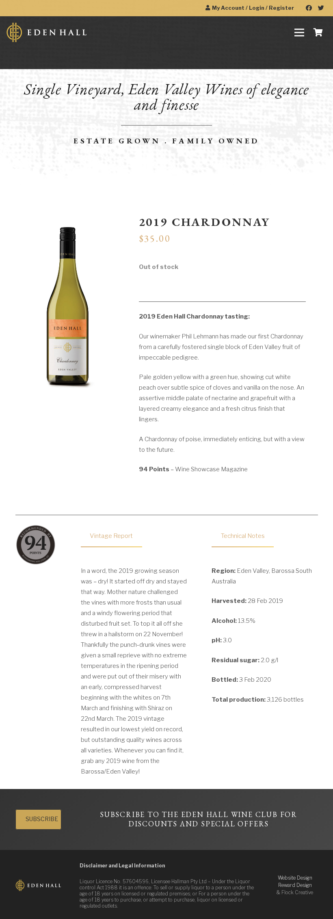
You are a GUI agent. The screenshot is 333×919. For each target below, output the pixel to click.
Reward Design (295, 885)
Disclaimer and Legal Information (122, 866)
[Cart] (318, 32)
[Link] (46, 32)
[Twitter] (321, 8)
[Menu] (299, 32)
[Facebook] (309, 8)
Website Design (295, 878)
